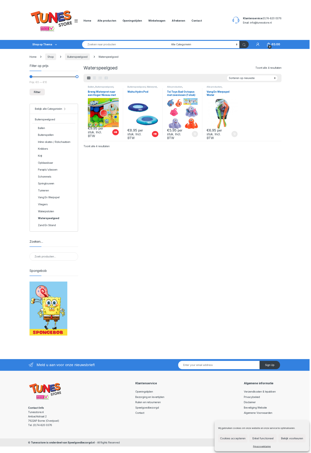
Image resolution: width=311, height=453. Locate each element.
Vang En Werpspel (49, 197)
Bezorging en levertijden (149, 396)
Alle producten (106, 20)
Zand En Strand (47, 225)
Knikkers (43, 148)
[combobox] (125, 44)
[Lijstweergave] (100, 78)
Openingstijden (132, 20)
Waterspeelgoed (48, 218)
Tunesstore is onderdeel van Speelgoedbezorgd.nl (63, 442)
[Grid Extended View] (94, 78)
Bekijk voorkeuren (292, 438)
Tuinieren (43, 190)
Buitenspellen (46, 134)
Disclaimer (250, 402)
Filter (37, 92)
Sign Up (269, 364)
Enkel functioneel (263, 438)
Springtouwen (46, 183)
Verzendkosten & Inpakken (260, 391)
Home (87, 20)
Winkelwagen (156, 20)
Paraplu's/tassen (47, 169)
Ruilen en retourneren (148, 402)
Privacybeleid (252, 396)
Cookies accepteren (232, 438)
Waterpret (152, 86)
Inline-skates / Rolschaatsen (54, 141)
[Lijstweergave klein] (106, 78)
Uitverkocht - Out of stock (112, 132)
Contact (196, 20)
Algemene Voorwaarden (258, 412)
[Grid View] (88, 78)
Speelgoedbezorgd (147, 407)
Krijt (40, 155)
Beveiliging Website (255, 407)
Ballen (91, 86)
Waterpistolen (46, 211)
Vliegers (43, 204)
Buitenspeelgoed (77, 56)
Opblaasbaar (45, 162)
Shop (51, 56)
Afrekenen (178, 20)
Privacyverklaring (262, 446)
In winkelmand (191, 134)
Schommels (44, 176)
